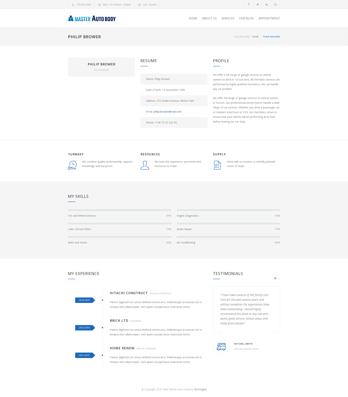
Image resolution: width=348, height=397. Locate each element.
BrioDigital (200, 389)
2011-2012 (84, 355)
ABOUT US (209, 18)
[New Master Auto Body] (101, 18)
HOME (193, 18)
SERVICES (227, 18)
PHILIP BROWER (101, 64)
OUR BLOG (246, 18)
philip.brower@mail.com (167, 111)
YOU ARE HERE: (242, 36)
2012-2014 (84, 327)
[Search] (275, 4)
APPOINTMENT (269, 18)
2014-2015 (84, 300)
